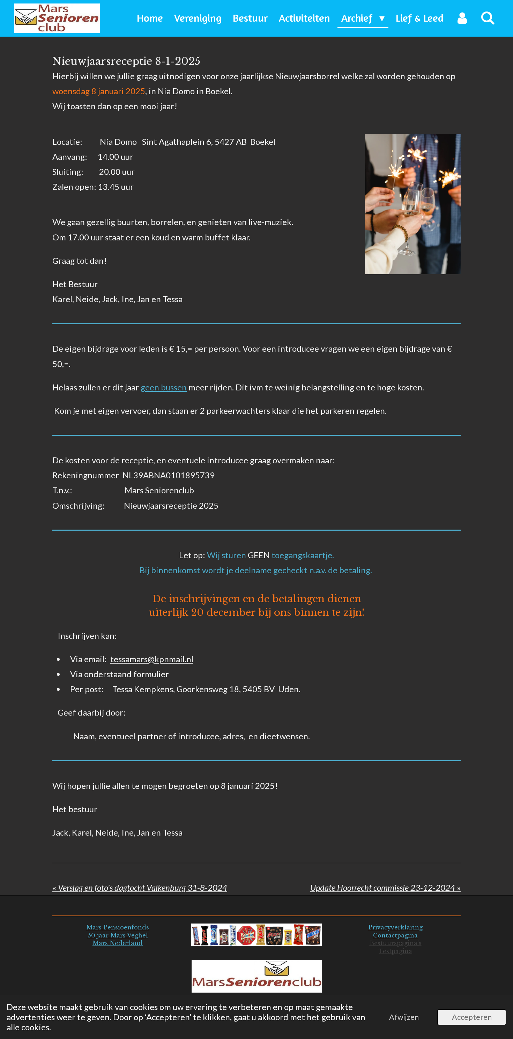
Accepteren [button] (472, 1017)
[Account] (462, 18)
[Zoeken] (488, 18)
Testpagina (395, 951)
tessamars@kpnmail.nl (151, 659)
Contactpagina (395, 935)
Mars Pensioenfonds (117, 927)
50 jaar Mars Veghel (118, 935)
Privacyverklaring (395, 927)
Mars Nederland (117, 943)
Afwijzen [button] (404, 1017)
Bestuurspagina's (396, 943)
